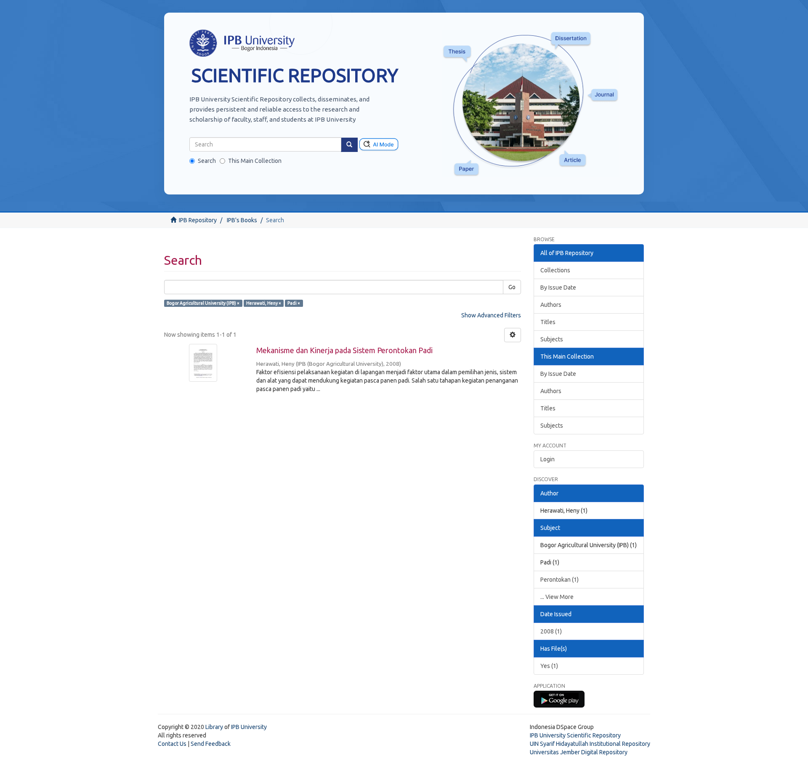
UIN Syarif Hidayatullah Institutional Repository (590, 743)
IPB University (249, 727)
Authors (550, 304)
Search (207, 160)
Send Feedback (211, 743)
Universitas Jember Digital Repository (578, 752)
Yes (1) (549, 666)
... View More (557, 596)
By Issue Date (558, 287)
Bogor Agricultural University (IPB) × (203, 303)
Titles (548, 322)
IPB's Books (242, 220)
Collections (555, 270)
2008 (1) (551, 631)
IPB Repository (198, 220)
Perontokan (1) (559, 579)
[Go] (349, 145)
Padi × (293, 303)
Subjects (551, 339)
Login (547, 459)
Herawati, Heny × (263, 303)
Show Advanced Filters (491, 315)
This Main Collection (255, 160)
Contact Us (172, 743)
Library (214, 727)
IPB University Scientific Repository (575, 735)
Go (512, 287)
